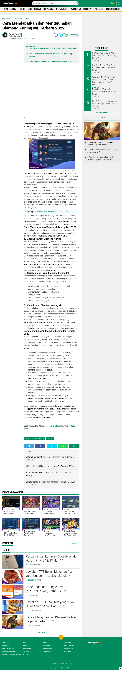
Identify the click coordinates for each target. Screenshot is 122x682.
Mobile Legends (62, 9)
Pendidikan (87, 9)
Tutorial (26, 18)
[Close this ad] (120, 668)
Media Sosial (48, 9)
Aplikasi (13, 9)
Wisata (25, 655)
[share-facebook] (56, 35)
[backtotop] (61, 637)
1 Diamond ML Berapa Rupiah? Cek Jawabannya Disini (102, 151)
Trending (47, 652)
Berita (22, 9)
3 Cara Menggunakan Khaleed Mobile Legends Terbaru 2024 (51, 619)
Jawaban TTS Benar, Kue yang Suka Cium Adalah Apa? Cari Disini (50, 604)
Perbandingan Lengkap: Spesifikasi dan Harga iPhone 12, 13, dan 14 (52, 558)
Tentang (68, 663)
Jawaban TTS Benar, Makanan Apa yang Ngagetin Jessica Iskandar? (49, 573)
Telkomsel (27, 652)
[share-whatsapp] (66, 35)
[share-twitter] (61, 35)
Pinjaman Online (112, 9)
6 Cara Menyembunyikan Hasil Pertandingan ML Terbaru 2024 (100, 158)
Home (6, 9)
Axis (24, 642)
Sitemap (61, 663)
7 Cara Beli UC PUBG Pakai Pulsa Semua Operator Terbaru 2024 (52, 49)
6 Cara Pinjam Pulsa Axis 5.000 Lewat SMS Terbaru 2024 (49, 61)
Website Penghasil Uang (11, 655)
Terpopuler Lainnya (102, 113)
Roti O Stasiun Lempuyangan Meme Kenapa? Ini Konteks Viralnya (104, 103)
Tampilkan (74, 543)
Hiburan (37, 9)
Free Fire (5, 645)
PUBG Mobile (76, 9)
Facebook (67, 642)
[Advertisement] (103, 30)
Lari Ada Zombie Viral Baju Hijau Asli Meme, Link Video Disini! (103, 67)
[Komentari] (74, 446)
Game (30, 9)
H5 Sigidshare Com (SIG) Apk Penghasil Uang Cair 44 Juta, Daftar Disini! (104, 55)
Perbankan (99, 9)
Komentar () (74, 35)
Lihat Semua (41, 632)
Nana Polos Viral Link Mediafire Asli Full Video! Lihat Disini (105, 91)
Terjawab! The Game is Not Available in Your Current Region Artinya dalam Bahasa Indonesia (104, 81)
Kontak (53, 663)
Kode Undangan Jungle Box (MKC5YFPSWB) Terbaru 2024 (46, 589)
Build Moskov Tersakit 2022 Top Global (51, 212)
